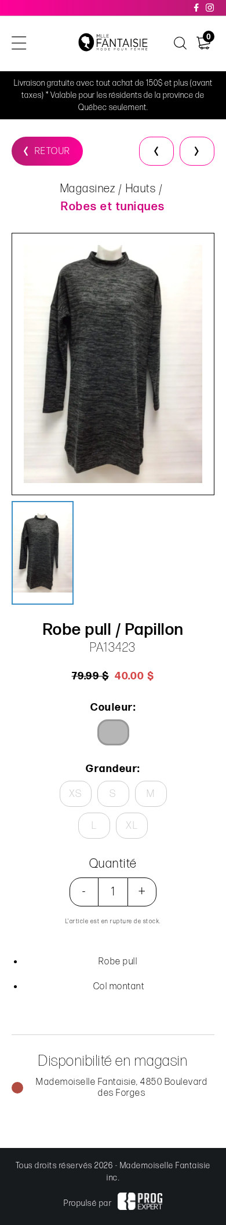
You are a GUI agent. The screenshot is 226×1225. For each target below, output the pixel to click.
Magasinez (88, 189)
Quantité (113, 864)
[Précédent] (156, 151)
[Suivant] (197, 151)
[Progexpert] (140, 1203)
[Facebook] (197, 8)
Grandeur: (113, 769)
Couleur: (113, 707)
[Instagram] (210, 8)
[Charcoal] (113, 732)
